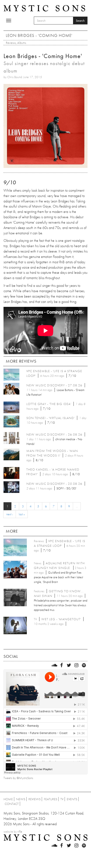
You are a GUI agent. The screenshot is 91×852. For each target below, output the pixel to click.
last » (22, 514)
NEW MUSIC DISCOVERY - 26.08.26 (54, 434)
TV (61, 799)
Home (8, 799)
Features (50, 799)
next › (9, 514)
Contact (12, 804)
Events (72, 799)
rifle (20, 831)
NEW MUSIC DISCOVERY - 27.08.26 (54, 385)
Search (80, 20)
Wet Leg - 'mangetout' (61, 619)
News (20, 799)
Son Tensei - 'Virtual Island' (50, 418)
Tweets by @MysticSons (18, 778)
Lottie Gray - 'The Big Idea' (48, 404)
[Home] (44, 8)
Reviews (11, 43)
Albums (21, 43)
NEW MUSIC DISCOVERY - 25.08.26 (54, 483)
